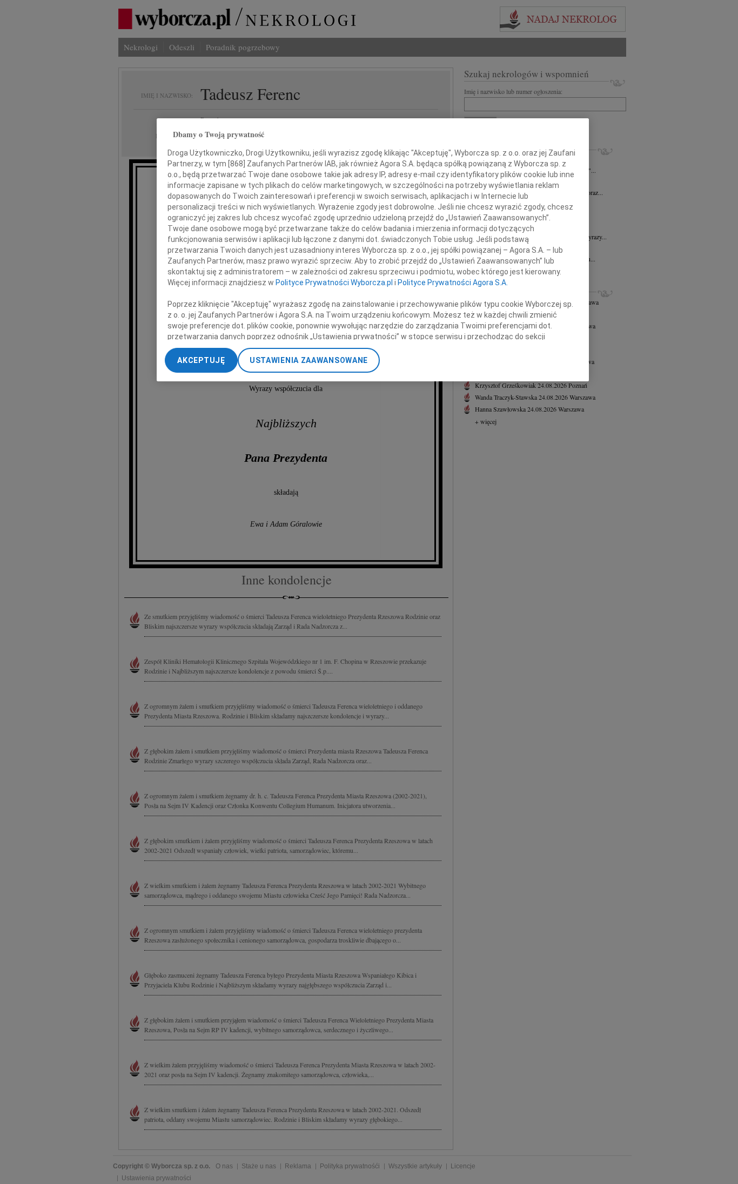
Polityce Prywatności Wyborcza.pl (334, 283)
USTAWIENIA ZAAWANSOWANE (309, 360)
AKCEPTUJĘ (201, 360)
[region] (373, 249)
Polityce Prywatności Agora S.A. (453, 283)
